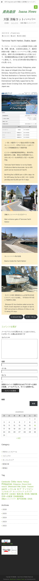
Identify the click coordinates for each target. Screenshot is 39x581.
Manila (19, 482)
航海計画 (6, 464)
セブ (19, 489)
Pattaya (26, 482)
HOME (6, 23)
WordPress (12, 579)
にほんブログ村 (7, 544)
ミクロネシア (7, 492)
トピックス (14, 23)
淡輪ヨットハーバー (9, 499)
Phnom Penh (26, 484)
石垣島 (30, 499)
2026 (5, 509)
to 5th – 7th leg (31, 317)
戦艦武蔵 (34, 494)
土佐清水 (12, 494)
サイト (4, 375)
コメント (6, 337)
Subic (23, 486)
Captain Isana (16, 33)
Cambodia (6, 482)
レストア (28, 492)
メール (4, 368)
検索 (3, 399)
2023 (5, 522)
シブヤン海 (12, 489)
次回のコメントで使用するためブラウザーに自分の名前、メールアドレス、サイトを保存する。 (19, 385)
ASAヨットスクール (10, 452)
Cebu (13, 481)
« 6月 (18, 438)
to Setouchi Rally (16, 317)
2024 (5, 517)
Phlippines (17, 484)
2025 (5, 513)
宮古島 (27, 494)
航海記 (5, 468)
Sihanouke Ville (14, 486)
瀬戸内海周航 (21, 499)
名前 (3, 361)
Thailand (30, 487)
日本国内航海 (18, 496)
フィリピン (27, 489)
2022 (5, 526)
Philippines (7, 484)
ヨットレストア (8, 460)
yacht (13, 36)
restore (4, 487)
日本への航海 (22, 36)
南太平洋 (5, 494)
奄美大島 (20, 494)
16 (35, 425)
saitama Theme (20, 579)
